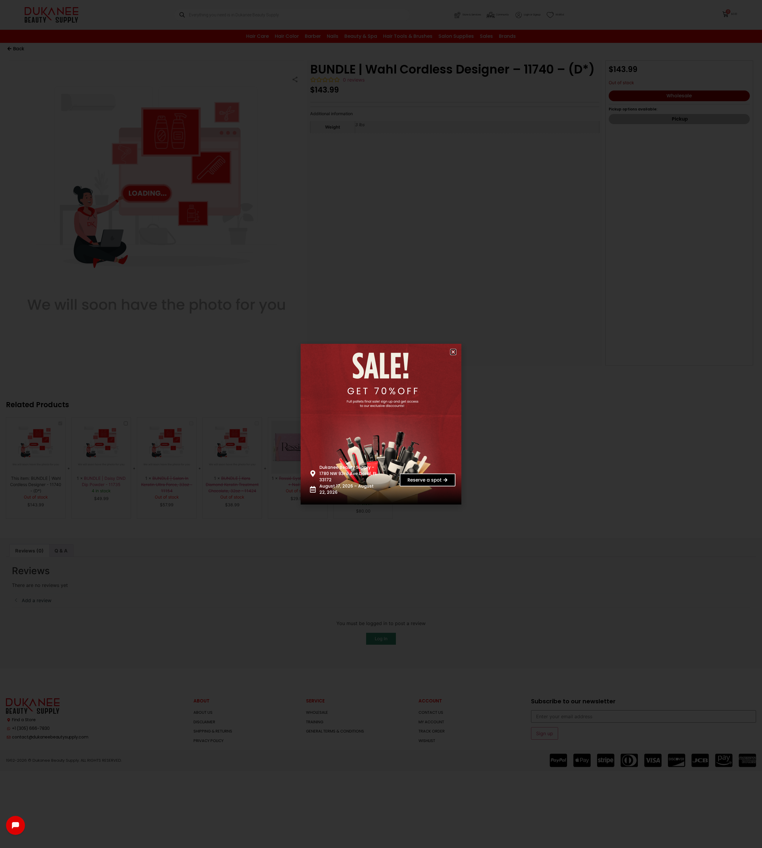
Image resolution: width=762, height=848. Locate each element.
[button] (453, 352)
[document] (381, 424)
